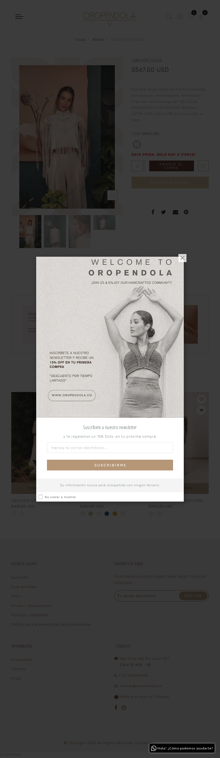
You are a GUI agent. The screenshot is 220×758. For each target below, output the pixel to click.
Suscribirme (110, 465)
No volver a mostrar (60, 497)
